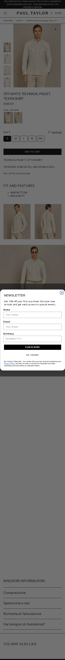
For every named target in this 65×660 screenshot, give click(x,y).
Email (6, 322)
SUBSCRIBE (32, 347)
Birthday (8, 334)
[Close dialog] (62, 293)
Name (6, 310)
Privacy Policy (9, 363)
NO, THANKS (32, 355)
